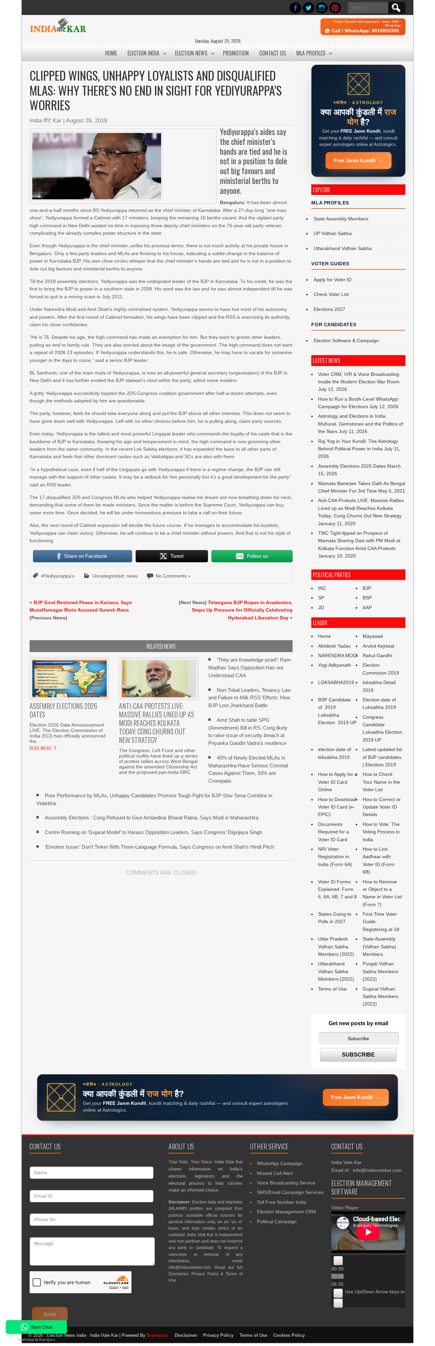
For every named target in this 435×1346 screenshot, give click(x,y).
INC (322, 588)
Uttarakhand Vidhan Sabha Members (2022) (336, 971)
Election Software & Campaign (346, 340)
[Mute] (338, 1293)
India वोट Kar (46, 120)
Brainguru (157, 1335)
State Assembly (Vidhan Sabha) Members (379, 946)
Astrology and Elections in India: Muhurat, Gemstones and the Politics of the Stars (360, 423)
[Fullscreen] (338, 1303)
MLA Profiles (310, 53)
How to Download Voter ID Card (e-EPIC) (337, 807)
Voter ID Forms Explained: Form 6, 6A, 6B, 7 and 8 (337, 889)
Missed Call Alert (275, 1173)
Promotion (236, 53)
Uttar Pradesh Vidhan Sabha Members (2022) (336, 946)
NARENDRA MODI (338, 655)
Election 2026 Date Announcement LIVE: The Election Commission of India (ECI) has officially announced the (68, 733)
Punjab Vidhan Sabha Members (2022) (380, 971)
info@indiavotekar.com (190, 1267)
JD (321, 607)
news (132, 576)
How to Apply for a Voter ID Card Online (337, 781)
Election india (143, 53)
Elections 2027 (329, 309)
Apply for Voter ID (332, 279)
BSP (367, 597)
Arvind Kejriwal (378, 646)
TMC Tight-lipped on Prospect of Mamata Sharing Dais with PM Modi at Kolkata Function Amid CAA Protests (359, 540)
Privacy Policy (205, 1274)
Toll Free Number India (281, 1202)
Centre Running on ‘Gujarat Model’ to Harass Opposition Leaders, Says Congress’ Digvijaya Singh (153, 832)
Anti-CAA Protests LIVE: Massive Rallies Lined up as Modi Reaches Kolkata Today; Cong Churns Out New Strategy (361, 508)
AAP (367, 607)
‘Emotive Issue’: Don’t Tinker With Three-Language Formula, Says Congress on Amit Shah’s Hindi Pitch (159, 847)
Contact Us (272, 53)
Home (111, 53)
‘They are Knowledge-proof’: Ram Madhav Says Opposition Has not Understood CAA (249, 667)
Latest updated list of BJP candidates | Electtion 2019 (382, 757)
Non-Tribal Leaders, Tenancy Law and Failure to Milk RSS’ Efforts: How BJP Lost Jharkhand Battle (249, 698)
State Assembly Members (341, 218)
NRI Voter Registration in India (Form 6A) (335, 856)
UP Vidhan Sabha (333, 233)
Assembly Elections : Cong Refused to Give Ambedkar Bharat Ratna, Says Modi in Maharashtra (151, 817)
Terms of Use (332, 989)
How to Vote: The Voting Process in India (381, 831)
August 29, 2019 (86, 120)
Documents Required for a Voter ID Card (333, 831)
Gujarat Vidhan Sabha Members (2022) (380, 996)
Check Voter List (331, 294)
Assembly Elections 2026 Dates (352, 466)
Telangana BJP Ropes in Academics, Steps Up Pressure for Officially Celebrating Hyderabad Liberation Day (242, 610)
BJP (367, 588)
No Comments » (173, 576)
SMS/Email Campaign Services (290, 1192)
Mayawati (373, 636)
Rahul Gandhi (377, 655)
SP (321, 597)
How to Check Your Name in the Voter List (381, 781)
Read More (41, 748)
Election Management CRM (286, 1211)
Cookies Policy (289, 1335)
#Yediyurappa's (57, 576)
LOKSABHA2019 (336, 682)
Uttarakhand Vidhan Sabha (343, 248)
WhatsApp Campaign (279, 1163)
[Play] (338, 1260)
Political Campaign (277, 1221)
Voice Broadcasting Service (286, 1182)
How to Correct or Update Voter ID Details (382, 807)
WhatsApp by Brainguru (36, 1340)
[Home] (58, 31)
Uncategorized (108, 576)
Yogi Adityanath (334, 665)
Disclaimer (178, 1274)
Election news (191, 53)
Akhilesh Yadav (334, 646)
